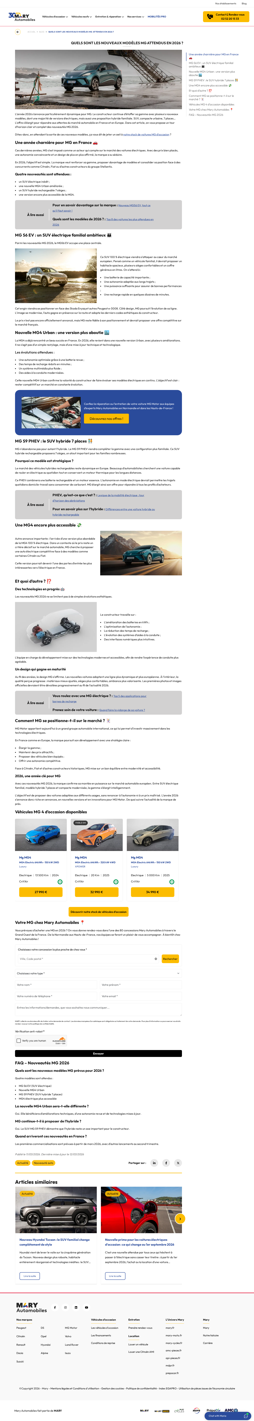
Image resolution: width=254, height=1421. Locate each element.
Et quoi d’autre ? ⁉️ (200, 90)
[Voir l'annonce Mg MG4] (41, 835)
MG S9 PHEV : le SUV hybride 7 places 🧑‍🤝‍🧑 (213, 80)
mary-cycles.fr (174, 1343)
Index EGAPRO (168, 1388)
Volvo (68, 1336)
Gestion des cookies (112, 1388)
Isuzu (68, 1353)
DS (42, 1327)
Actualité (22, 1163)
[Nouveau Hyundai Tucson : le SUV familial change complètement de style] (56, 1210)
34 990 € (152, 892)
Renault (20, 1344)
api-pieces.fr (173, 1358)
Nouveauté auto (43, 1163)
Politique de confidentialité (141, 1388)
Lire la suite (30, 1276)
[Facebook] (166, 1163)
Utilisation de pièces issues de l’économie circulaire (207, 1388)
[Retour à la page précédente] (18, 32)
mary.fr (170, 1327)
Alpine (44, 1353)
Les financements (101, 1335)
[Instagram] (65, 1307)
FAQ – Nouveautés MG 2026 (206, 114)
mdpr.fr (170, 1365)
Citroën (20, 1336)
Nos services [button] (134, 16)
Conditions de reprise (103, 1343)
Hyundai (45, 1344)
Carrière (208, 1343)
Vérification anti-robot (29, 1031)
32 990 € (96, 892)
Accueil (31, 32)
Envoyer (98, 1053)
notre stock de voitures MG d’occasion (146, 134)
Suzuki (20, 1361)
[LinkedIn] (76, 1307)
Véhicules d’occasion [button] (53, 16)
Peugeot (21, 1327)
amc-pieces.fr (174, 1350)
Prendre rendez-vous (140, 1327)
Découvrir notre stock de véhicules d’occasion (98, 912)
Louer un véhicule (138, 1344)
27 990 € (41, 892)
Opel (43, 1336)
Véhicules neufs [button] (80, 16)
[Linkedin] (154, 1163)
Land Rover (71, 1344)
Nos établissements (225, 3)
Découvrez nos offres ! (106, 418)
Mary (206, 1327)
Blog (244, 3)
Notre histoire (211, 1335)
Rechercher (170, 959)
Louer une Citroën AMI (141, 1351)
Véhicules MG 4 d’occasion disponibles (211, 104)
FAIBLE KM (81, 822)
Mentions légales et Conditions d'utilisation (74, 1388)
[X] (178, 1163)
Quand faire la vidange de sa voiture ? (122, 710)
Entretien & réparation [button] (108, 16)
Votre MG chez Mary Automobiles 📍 (211, 109)
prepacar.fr (172, 1373)
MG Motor (71, 1327)
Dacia (19, 1353)
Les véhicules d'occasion (104, 1327)
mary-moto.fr (174, 1335)
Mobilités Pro (157, 16)
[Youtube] (86, 1307)
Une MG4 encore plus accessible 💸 (210, 85)
